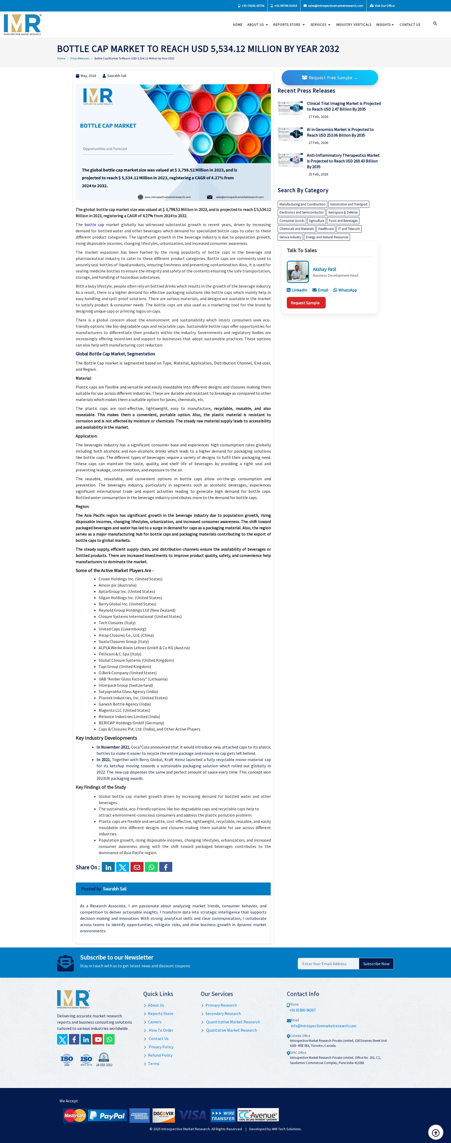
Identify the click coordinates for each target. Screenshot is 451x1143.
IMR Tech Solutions (286, 1129)
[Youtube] (97, 1039)
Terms (153, 1063)
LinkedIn (299, 290)
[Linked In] (86, 1039)
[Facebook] (165, 867)
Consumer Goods (292, 220)
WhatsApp (348, 290)
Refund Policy (160, 1055)
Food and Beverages (343, 220)
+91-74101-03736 (252, 6)
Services (319, 24)
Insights (383, 24)
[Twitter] (62, 1039)
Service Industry (290, 237)
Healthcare (326, 229)
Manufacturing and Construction (302, 204)
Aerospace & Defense (343, 212)
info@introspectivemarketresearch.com (323, 1025)
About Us (256, 24)
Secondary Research (223, 1013)
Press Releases (79, 58)
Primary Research (221, 1005)
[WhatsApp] (109, 1039)
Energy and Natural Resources (327, 237)
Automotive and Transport (348, 204)
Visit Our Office (384, 6)
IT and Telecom (349, 229)
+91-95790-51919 (285, 6)
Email (323, 290)
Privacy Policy (160, 1046)
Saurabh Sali (116, 75)
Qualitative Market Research (231, 1030)
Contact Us (158, 1038)
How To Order (160, 1030)
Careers (155, 1021)
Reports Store (287, 24)
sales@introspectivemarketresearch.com (335, 6)
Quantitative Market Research (232, 1021)
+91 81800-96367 (302, 1010)
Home (238, 24)
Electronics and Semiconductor (302, 212)
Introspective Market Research (185, 1129)
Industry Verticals (353, 24)
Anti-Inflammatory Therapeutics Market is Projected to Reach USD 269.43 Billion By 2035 (343, 161)
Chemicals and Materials (297, 229)
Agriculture (316, 220)
